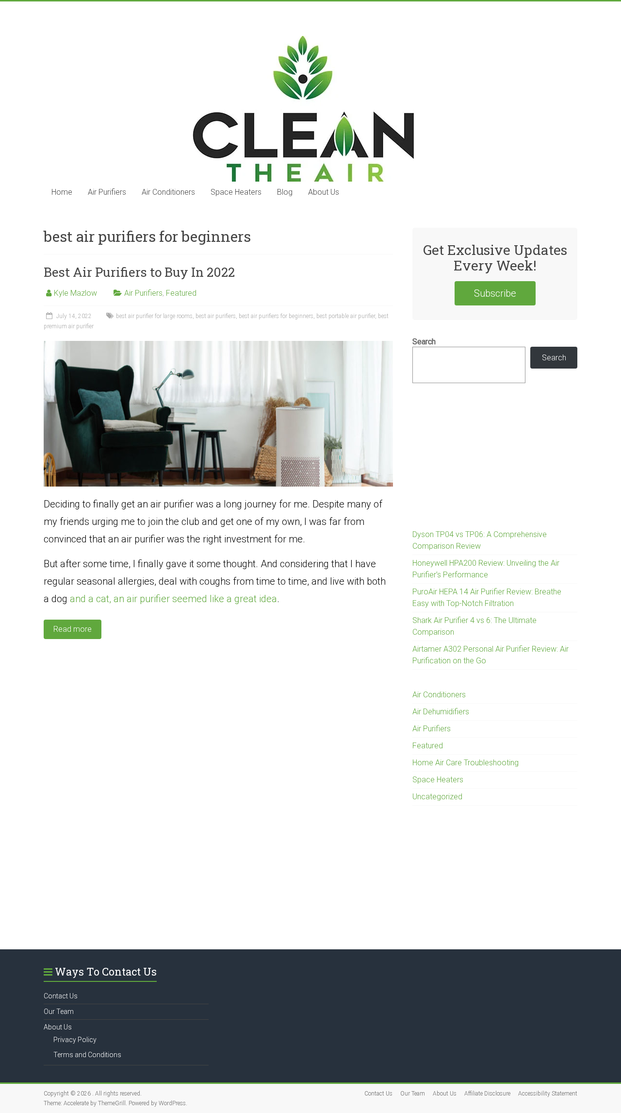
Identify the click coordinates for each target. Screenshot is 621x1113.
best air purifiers (216, 316)
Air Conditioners (168, 192)
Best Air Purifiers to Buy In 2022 (139, 272)
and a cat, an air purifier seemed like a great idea (173, 599)
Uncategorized (437, 796)
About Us (323, 192)
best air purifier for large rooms (154, 316)
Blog (285, 192)
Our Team (59, 1011)
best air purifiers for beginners (276, 316)
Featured (181, 293)
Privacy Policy (75, 1040)
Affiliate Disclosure (487, 1093)
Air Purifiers (107, 192)
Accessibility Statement (547, 1093)
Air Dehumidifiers (440, 711)
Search (424, 341)
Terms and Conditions (87, 1055)
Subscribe (495, 293)
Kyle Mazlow (75, 293)
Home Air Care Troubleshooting (465, 762)
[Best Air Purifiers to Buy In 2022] (218, 345)
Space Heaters (236, 192)
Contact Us (61, 996)
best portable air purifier (345, 316)
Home (61, 192)
